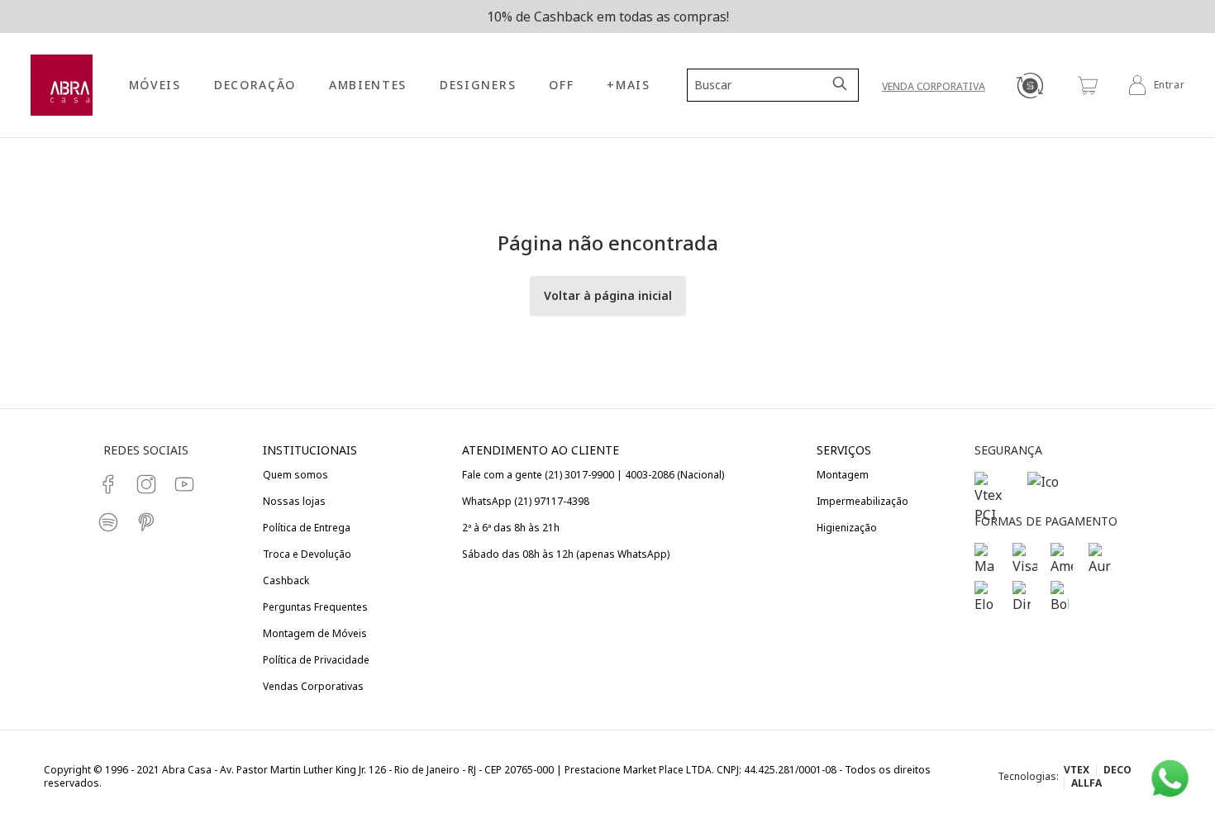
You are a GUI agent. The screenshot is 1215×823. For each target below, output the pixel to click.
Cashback (286, 580)
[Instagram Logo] (146, 484)
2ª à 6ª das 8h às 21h (511, 528)
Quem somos (295, 475)
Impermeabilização (862, 501)
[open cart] (1087, 85)
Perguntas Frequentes (315, 607)
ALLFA (1086, 783)
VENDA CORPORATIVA (933, 86)
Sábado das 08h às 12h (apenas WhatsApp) (565, 554)
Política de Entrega (306, 528)
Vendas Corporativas (313, 686)
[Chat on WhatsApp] (1170, 778)
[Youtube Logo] (184, 484)
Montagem (843, 475)
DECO (1117, 770)
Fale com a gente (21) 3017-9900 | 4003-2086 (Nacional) (593, 475)
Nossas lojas (294, 501)
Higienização (847, 528)
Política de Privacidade (316, 660)
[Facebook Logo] (108, 484)
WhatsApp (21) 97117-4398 (525, 501)
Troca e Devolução (307, 554)
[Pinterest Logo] (146, 522)
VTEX (1076, 770)
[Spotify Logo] (108, 522)
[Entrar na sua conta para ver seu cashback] (1030, 85)
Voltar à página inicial (608, 295)
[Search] (841, 85)
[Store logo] (62, 86)
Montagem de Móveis (315, 633)
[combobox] (762, 85)
